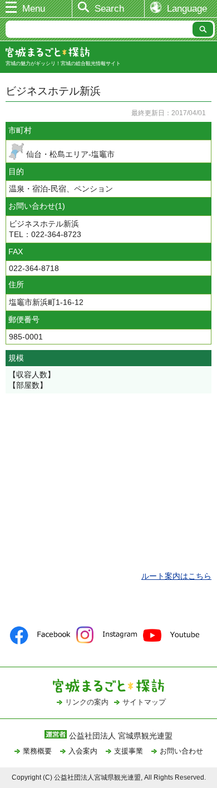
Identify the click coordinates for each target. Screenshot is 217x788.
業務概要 (37, 751)
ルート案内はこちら (176, 576)
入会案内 (82, 751)
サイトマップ (144, 702)
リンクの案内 (86, 702)
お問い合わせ (181, 751)
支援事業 (128, 751)
